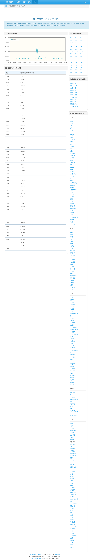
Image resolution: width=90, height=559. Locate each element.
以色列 (72, 194)
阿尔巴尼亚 (73, 275)
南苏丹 (72, 515)
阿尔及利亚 (73, 430)
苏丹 (71, 545)
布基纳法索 (73, 453)
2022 (81, 37)
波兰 (71, 243)
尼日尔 (72, 432)
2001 (81, 53)
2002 (76, 53)
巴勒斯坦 (72, 171)
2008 (76, 49)
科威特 (72, 210)
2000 (71, 56)
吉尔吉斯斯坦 (74, 217)
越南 (71, 142)
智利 (71, 311)
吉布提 (72, 460)
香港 (71, 123)
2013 (81, 44)
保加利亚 (72, 250)
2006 (71, 51)
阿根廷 (72, 382)
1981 (81, 67)
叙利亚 (72, 180)
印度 (71, 160)
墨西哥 (72, 345)
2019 (81, 40)
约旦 (71, 169)
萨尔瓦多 (72, 375)
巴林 (71, 222)
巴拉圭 (72, 309)
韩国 (71, 137)
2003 (71, 53)
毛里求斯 (72, 444)
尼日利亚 (72, 471)
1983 (71, 67)
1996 (76, 58)
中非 (71, 531)
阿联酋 (72, 219)
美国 (71, 297)
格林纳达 (72, 341)
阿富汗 (72, 187)
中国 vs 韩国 (73, 99)
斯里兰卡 (72, 155)
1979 (76, 69)
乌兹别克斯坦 (74, 208)
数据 (35, 2)
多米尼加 (72, 357)
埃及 (71, 426)
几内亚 (72, 462)
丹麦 (71, 273)
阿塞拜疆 (72, 206)
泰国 (71, 132)
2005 (76, 51)
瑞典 (71, 289)
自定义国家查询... (75, 106)
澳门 (71, 126)
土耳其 (72, 248)
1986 (71, 65)
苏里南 (72, 361)
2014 (76, 44)
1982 (76, 67)
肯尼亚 (72, 517)
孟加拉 (72, 167)
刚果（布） (73, 492)
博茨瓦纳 (72, 451)
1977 (71, 72)
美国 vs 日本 (73, 88)
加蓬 (71, 538)
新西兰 (72, 395)
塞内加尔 (72, 506)
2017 (76, 42)
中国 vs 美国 (73, 83)
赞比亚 (72, 510)
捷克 (71, 239)
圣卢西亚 (72, 348)
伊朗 (71, 215)
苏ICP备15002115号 (36, 558)
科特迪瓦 (72, 522)
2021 (71, 40)
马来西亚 (72, 139)
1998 (81, 56)
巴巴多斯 (72, 370)
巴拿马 (72, 380)
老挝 (71, 148)
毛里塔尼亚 (73, 455)
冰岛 (71, 237)
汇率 (29, 2)
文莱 (71, 201)
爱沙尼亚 (72, 287)
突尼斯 (72, 519)
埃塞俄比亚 (73, 494)
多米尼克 (72, 322)
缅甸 (71, 151)
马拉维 (72, 540)
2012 (71, 47)
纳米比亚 (72, 435)
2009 (71, 49)
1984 (81, 65)
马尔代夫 (72, 162)
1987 (81, 63)
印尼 (71, 144)
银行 (24, 2)
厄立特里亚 (73, 535)
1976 (76, 72)
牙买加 (72, 318)
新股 (18, 2)
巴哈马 (72, 384)
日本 (71, 130)
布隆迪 (72, 483)
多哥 (71, 474)
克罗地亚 (72, 255)
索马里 (72, 533)
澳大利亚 (72, 392)
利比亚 (72, 446)
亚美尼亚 (72, 224)
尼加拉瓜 (72, 306)
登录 (85, 2)
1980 (71, 69)
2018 (71, 42)
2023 (76, 37)
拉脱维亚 (72, 262)
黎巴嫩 (72, 176)
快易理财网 (9, 2)
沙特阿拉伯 (73, 174)
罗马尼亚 (72, 253)
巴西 (71, 373)
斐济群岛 (72, 397)
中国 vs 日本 (73, 85)
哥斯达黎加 (73, 327)
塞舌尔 (72, 464)
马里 (71, 542)
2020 (76, 40)
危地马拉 (72, 368)
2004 (81, 51)
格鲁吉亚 (72, 185)
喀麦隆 (72, 476)
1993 (76, 60)
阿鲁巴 (72, 377)
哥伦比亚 (72, 364)
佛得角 (72, 439)
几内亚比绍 (73, 526)
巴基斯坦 (72, 153)
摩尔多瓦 (72, 269)
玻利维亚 (72, 304)
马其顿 (72, 266)
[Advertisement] (46, 12)
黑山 (71, 257)
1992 (81, 60)
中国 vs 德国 (73, 90)
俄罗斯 (72, 246)
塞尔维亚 (72, 278)
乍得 (71, 480)
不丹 (71, 192)
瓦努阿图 (72, 404)
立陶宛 (72, 271)
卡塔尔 (72, 203)
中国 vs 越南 (73, 97)
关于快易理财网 (33, 554)
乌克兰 (72, 280)
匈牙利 (72, 241)
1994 (71, 60)
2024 (71, 37)
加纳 (71, 437)
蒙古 (71, 164)
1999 (76, 56)
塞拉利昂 (72, 458)
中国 (71, 121)
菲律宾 (72, 135)
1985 (76, 65)
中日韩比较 (73, 101)
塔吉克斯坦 (73, 190)
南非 (71, 423)
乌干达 (72, 547)
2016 (81, 42)
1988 (76, 63)
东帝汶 (72, 196)
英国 (71, 232)
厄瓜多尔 (72, 366)
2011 (76, 47)
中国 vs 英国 (73, 92)
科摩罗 (72, 496)
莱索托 (72, 485)
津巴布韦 (72, 490)
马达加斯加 (73, 503)
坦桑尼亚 (72, 448)
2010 (81, 47)
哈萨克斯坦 (73, 183)
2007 (81, 49)
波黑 (71, 285)
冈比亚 (72, 513)
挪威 (71, 264)
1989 (71, 63)
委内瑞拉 (72, 302)
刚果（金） (73, 467)
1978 (81, 69)
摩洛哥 (72, 478)
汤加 (71, 408)
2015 (71, 44)
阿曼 (71, 199)
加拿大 (72, 300)
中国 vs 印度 (73, 95)
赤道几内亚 (73, 524)
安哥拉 (72, 428)
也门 (71, 178)
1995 (81, 58)
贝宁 (71, 469)
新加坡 (72, 128)
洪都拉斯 (72, 354)
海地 (71, 343)
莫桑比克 (72, 487)
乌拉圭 (72, 320)
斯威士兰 (72, 529)
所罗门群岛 (73, 415)
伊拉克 (72, 212)
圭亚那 (72, 325)
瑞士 (71, 234)
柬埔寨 (72, 146)
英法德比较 (73, 104)
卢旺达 (72, 508)
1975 (81, 72)
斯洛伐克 (72, 282)
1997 (71, 58)
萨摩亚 (72, 406)
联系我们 (40, 554)
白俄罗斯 (72, 259)
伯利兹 (72, 338)
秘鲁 (71, 359)
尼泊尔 (72, 158)
